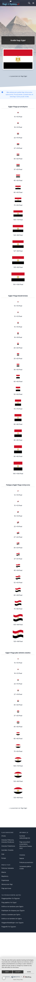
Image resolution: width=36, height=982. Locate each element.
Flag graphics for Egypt (9, 902)
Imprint (14, 979)
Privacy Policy (20, 979)
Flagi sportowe (6, 888)
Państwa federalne (7, 868)
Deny (7, 972)
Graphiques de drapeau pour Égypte (12, 910)
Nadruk (21, 858)
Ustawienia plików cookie (25, 867)
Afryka (3, 836)
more (29, 972)
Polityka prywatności (26, 862)
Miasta (3, 872)
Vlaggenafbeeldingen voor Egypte (12, 922)
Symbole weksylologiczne (24, 837)
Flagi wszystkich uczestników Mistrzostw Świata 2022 (25, 845)
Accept (18, 972)
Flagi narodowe (7, 832)
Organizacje (5, 880)
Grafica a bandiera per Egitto (10, 914)
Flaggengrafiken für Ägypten (10, 898)
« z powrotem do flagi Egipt (18, 76)
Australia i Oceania (7, 850)
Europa (3, 858)
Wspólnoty (4, 876)
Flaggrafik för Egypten (8, 927)
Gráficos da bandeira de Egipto (11, 918)
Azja (2, 854)
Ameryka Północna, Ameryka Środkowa (7, 841)
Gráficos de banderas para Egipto (12, 906)
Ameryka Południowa (8, 846)
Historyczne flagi (6, 884)
